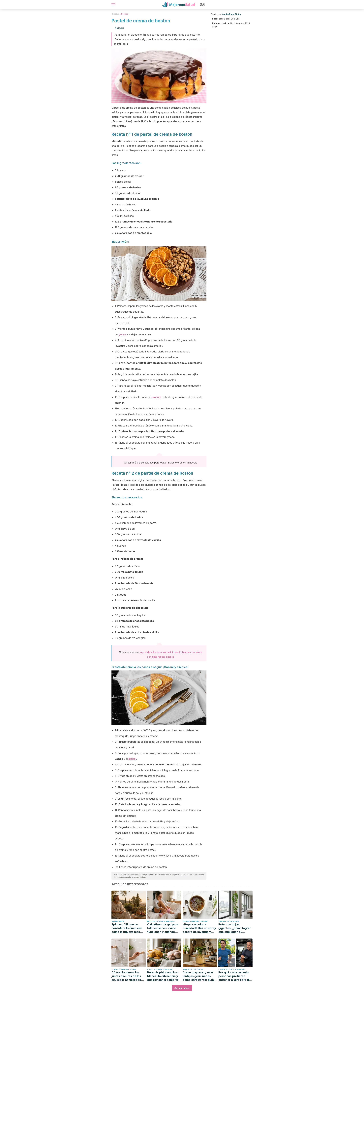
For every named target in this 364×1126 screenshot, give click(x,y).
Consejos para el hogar (195, 921)
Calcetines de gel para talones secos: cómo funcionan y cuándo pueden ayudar (162, 928)
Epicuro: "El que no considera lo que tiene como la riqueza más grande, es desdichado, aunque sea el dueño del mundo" (128, 928)
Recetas (115, 14)
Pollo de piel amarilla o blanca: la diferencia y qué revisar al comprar (162, 976)
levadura (156, 397)
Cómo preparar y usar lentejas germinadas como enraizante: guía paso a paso (198, 976)
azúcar (132, 758)
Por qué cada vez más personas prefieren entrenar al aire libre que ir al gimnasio (235, 976)
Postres (124, 14)
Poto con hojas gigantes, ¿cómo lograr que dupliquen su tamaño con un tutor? (234, 928)
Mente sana (117, 921)
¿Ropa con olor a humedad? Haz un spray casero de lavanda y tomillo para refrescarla (199, 928)
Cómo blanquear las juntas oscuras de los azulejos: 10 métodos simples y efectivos (126, 976)
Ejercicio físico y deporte (231, 969)
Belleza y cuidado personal (161, 921)
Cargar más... (182, 988)
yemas (123, 334)
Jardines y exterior (228, 921)
